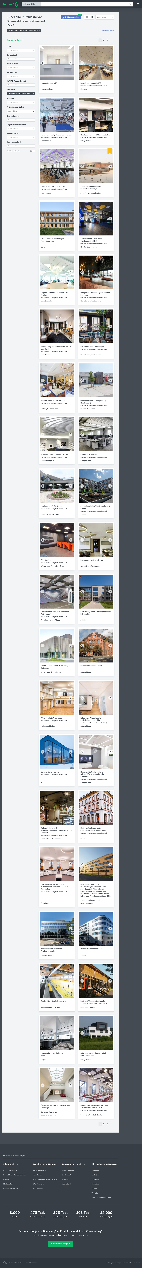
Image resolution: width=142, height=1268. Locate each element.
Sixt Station (45, 560)
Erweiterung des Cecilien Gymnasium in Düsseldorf (95, 613)
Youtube (95, 1193)
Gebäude (10, 99)
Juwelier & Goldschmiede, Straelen (55, 455)
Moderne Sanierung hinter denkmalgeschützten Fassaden (93, 829)
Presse (6, 1179)
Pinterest (95, 1179)
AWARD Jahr (12, 64)
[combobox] (87, 4)
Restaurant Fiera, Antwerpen (92, 347)
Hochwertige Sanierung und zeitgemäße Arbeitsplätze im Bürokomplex (92, 774)
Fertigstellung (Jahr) (15, 107)
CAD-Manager (38, 1184)
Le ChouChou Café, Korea (51, 506)
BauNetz (65, 1179)
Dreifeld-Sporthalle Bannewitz (53, 1001)
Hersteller (11, 90)
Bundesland (12, 55)
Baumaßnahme (13, 116)
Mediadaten (8, 1184)
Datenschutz (127, 1263)
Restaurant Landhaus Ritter (91, 560)
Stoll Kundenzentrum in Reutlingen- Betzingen (55, 667)
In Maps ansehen (73, 16)
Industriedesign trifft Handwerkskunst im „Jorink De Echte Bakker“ (56, 830)
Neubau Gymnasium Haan (91, 949)
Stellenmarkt (38, 1189)
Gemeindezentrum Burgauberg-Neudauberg (93, 402)
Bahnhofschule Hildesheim (91, 666)
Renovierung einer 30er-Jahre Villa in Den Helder (56, 348)
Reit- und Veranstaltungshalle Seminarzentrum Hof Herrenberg (93, 1002)
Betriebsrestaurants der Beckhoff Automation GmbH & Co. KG (94, 1107)
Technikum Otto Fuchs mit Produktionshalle (51, 950)
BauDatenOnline (68, 1175)
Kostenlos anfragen (60, 1244)
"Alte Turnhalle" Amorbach (52, 718)
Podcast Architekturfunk (101, 1198)
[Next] (70, 63)
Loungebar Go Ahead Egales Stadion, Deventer (95, 294)
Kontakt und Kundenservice (14, 1175)
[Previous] (42, 63)
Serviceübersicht (39, 1170)
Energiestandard (14, 142)
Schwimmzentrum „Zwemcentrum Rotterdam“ (55, 613)
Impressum (136, 1263)
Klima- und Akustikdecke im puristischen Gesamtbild (92, 719)
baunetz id (66, 1184)
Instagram (96, 1175)
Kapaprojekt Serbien (88, 455)
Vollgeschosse (12, 133)
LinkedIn (95, 1184)
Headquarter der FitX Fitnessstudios (95, 135)
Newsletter (37, 1175)
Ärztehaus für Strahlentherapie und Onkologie (55, 1107)
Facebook (95, 1170)
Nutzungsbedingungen (114, 1263)
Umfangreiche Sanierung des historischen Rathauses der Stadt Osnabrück (54, 887)
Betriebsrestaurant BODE (90, 83)
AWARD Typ (12, 72)
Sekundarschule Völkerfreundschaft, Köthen (95, 507)
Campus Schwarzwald (50, 772)
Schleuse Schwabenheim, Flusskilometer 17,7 (90, 188)
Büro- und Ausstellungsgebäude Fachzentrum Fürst (93, 1054)
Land (9, 46)
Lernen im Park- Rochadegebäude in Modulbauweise (55, 240)
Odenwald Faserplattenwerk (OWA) (23, 30)
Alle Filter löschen (108, 30)
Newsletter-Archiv (10, 1189)
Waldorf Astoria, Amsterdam (53, 401)
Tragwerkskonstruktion (16, 125)
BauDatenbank (68, 1170)
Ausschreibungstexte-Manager (45, 1179)
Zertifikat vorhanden (14, 151)
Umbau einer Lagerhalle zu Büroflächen (52, 1054)
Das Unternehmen (10, 1170)
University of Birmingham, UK (53, 187)
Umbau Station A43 (49, 83)
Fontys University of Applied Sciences (56, 135)
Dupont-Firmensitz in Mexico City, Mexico (54, 294)
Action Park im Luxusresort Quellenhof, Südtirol (91, 240)
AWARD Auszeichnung (16, 81)
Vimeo (94, 1189)
